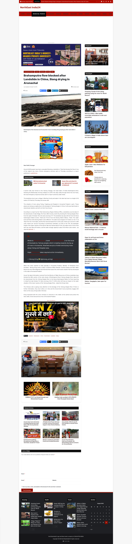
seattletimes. (34, 173)
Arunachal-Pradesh (39, 13)
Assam (29, 13)
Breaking (43, 71)
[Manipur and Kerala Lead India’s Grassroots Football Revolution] (51, 433)
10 (91, 516)
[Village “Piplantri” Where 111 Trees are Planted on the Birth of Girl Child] (25, 523)
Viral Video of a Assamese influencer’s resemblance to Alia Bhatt (96, 61)
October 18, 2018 (59, 259)
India (92, 13)
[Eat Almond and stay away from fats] (89, 172)
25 (94, 522)
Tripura (87, 13)
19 (97, 519)
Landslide (53, 335)
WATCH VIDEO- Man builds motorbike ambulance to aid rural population (95, 115)
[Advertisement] (66, 29)
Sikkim (81, 13)
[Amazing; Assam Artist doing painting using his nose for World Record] (25, 505)
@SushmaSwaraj (39, 240)
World (98, 13)
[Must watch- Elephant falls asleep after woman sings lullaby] (25, 515)
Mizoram (65, 13)
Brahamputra (36, 335)
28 (103, 522)
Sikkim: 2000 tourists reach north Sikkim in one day (82, 524)
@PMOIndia (36, 252)
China (42, 335)
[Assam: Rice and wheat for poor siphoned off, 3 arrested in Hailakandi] (56, 183)
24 (91, 522)
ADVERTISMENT (51, 42)
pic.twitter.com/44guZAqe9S (37, 255)
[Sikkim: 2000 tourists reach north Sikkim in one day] (71, 525)
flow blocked (47, 335)
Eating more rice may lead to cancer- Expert (58, 521)
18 (94, 519)
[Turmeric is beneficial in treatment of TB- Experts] (48, 513)
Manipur (58, 13)
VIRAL (110, 13)
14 (103, 516)
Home (23, 13)
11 (94, 516)
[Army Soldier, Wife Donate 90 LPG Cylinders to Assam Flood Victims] (70, 415)
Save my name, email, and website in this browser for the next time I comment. (42, 486)
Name (23, 473)
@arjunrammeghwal (57, 240)
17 (91, 519)
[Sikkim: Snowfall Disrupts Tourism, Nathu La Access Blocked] (71, 517)
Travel (105, 13)
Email (23, 480)
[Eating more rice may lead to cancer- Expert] (48, 521)
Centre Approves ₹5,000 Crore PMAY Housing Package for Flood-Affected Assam (60, 1)
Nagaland (74, 13)
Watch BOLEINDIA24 (51, 300)
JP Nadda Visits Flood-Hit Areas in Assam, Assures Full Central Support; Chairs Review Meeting (51, 423)
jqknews (31, 229)
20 (100, 519)
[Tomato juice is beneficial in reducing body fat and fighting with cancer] (89, 179)
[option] (51, 362)
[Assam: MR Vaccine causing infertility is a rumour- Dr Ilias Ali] (48, 505)
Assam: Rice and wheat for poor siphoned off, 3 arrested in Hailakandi (70, 183)
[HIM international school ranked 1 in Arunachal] (28, 183)
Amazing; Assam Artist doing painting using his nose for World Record (95, 93)
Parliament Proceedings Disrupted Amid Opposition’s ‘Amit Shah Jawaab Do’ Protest (31, 441)
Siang (57, 335)
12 (97, 516)
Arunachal (31, 335)
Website (54, 480)
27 (100, 522)
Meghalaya (50, 13)
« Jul (91, 529)
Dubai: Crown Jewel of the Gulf (95, 209)
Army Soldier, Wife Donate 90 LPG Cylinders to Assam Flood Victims (70, 423)
